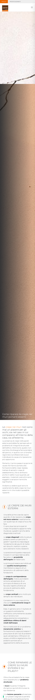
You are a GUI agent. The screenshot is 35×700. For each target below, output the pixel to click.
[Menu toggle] (32, 7)
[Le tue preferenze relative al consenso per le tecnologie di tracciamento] (3, 696)
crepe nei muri (13, 427)
